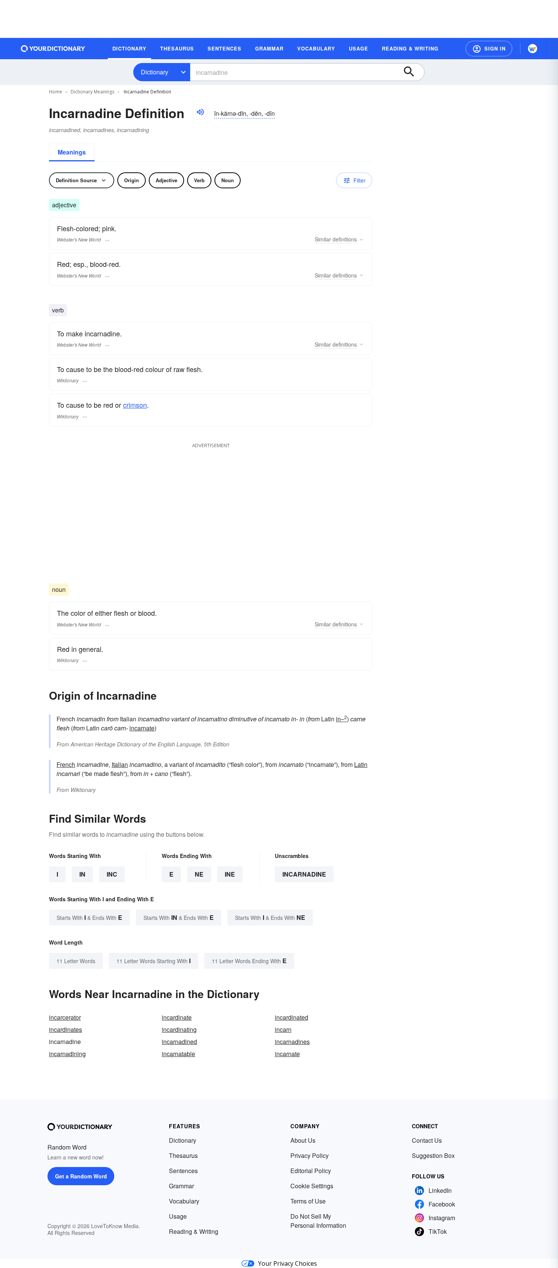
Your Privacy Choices (287, 1263)
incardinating (179, 1029)
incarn (283, 1029)
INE (230, 874)
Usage (178, 1216)
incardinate (177, 1017)
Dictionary (154, 72)
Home (55, 91)
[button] (488, 49)
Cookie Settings (311, 1185)
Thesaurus (183, 1155)
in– (341, 718)
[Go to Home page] (53, 48)
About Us (302, 1140)
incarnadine (304, 874)
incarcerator (65, 1017)
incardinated (291, 1017)
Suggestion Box (433, 1155)
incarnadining (67, 1053)
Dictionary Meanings (92, 91)
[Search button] (412, 72)
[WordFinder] (532, 48)
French (66, 764)
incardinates (65, 1029)
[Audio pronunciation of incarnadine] (200, 112)
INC (112, 874)
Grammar (181, 1185)
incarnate (141, 728)
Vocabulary (184, 1201)
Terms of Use (308, 1201)
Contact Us (427, 1140)
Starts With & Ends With (89, 917)
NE (199, 874)
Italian (120, 764)
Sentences (183, 1170)
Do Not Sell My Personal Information (318, 1221)
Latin (360, 764)
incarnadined (179, 1041)
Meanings (72, 152)
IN (82, 874)
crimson (135, 405)
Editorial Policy (310, 1170)
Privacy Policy (309, 1155)
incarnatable (178, 1053)
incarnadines (292, 1041)
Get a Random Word (81, 1176)
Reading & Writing (193, 1231)
